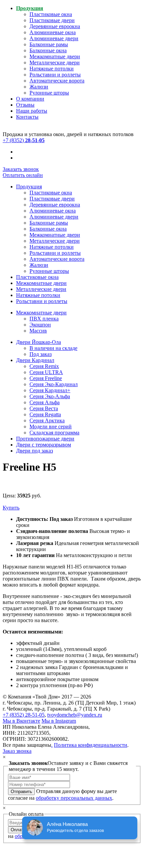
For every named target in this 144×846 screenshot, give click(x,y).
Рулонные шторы (49, 93)
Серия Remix (44, 366)
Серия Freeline (45, 378)
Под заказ (40, 354)
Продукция (29, 8)
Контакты (27, 117)
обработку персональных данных (74, 798)
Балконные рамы (48, 44)
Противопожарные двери (45, 438)
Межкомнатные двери (54, 56)
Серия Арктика (47, 420)
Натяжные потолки (51, 68)
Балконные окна (48, 50)
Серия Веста (43, 408)
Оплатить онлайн (23, 175)
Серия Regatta (45, 414)
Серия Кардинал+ (49, 390)
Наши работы (31, 111)
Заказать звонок (21, 169)
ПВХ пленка (44, 318)
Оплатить (20, 829)
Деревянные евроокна (54, 26)
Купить (11, 507)
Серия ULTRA (46, 372)
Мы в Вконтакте (21, 721)
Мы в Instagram (59, 721)
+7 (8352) (24, 140)
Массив (38, 331)
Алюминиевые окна (52, 32)
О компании (30, 99)
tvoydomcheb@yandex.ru (74, 715)
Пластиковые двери (52, 20)
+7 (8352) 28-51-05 (24, 715)
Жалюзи (38, 86)
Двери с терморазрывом (43, 444)
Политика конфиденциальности (90, 745)
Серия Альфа (44, 402)
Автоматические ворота (56, 80)
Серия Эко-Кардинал (53, 384)
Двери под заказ (34, 451)
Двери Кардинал (35, 360)
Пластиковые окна (50, 14)
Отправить (21, 791)
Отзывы (25, 105)
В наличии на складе (53, 348)
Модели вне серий (50, 426)
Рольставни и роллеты (55, 74)
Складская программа (54, 432)
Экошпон (40, 324)
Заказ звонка (17, 751)
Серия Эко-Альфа (49, 396)
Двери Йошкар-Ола (38, 342)
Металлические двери (54, 62)
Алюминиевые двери (53, 38)
